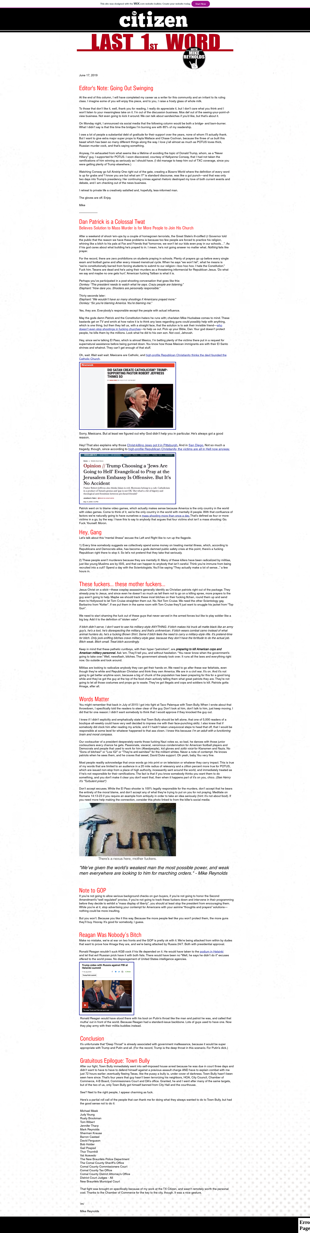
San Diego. (196, 445)
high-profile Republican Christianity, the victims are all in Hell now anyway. (179, 449)
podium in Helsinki (211, 951)
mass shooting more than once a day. (166, 515)
